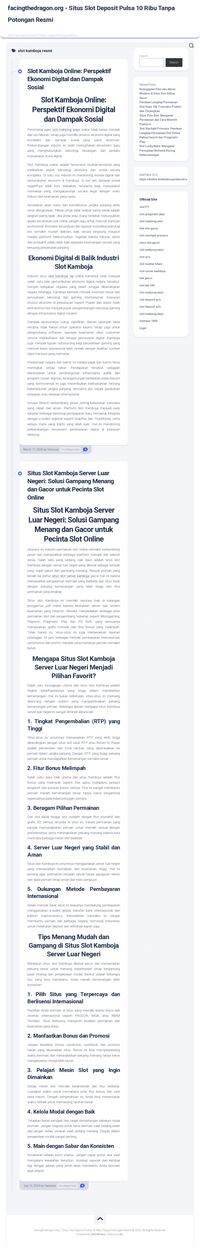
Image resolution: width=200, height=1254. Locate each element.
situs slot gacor (149, 242)
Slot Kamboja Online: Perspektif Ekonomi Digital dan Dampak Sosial (69, 79)
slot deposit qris (150, 299)
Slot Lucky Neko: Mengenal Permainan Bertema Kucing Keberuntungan (157, 150)
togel (142, 328)
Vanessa (53, 449)
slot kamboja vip (61, 276)
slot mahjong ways (66, 129)
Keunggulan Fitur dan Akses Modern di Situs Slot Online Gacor (157, 93)
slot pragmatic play (151, 214)
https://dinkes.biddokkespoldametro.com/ (167, 179)
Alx (121, 1234)
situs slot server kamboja (70, 576)
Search (143, 56)
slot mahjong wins (151, 221)
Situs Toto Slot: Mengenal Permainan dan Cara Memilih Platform (158, 120)
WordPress (98, 1234)
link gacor (146, 278)
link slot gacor (148, 228)
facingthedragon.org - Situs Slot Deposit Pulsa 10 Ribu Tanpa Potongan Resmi (91, 13)
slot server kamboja (152, 271)
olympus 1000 (148, 320)
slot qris (144, 256)
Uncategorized (70, 449)
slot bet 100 (146, 285)
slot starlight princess (153, 235)
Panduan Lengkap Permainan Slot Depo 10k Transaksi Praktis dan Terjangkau (160, 107)
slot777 (144, 207)
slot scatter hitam (150, 264)
